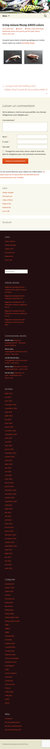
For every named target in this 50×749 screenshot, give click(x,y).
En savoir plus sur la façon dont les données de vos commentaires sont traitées (22, 174)
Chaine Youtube (8, 192)
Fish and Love (7, 196)
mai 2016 (8, 419)
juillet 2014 (8, 464)
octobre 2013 (10, 497)
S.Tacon (7, 688)
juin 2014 (8, 468)
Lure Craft (5, 211)
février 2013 (9, 527)
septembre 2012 (11, 546)
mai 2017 (8, 397)
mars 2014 (8, 479)
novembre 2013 (10, 494)
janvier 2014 (9, 486)
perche (27, 31)
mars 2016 (8, 423)
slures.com (6, 34)
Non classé (9, 606)
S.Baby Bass (9, 610)
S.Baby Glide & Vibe (12, 617)
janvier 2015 (9, 449)
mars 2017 (8, 401)
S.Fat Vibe (8, 640)
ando (28, 29)
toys (13, 34)
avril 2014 (8, 475)
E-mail (5, 142)
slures (37, 31)
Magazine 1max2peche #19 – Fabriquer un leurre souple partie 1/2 (16, 313)
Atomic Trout (9, 588)
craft (33, 29)
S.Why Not (8, 695)
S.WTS (7, 699)
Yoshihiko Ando (28, 43)
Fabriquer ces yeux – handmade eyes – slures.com (14, 375)
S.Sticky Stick (10, 684)
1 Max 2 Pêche (7, 200)
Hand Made (39, 29)
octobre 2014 (10, 457)
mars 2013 (8, 524)
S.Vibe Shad (9, 692)
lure (17, 31)
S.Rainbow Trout (11, 662)
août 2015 (8, 438)
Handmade (6, 31)
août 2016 (8, 412)
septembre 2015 (11, 434)
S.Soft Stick (9, 681)
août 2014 (8, 460)
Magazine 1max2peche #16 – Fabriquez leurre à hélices (15, 342)
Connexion (8, 718)
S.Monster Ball (10, 654)
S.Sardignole (9, 666)
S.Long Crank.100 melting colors (19, 85)
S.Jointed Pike (10, 647)
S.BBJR (7, 628)
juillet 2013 (8, 509)
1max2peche (9, 584)
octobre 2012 (10, 542)
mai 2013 (8, 516)
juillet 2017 (8, 393)
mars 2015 (8, 445)
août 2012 (8, 550)
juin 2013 (8, 512)
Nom (5, 136)
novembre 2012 (10, 538)
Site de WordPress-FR (13, 730)
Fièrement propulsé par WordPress (15, 744)
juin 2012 (8, 557)
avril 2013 (8, 520)
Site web (5, 147)
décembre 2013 (10, 490)
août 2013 (8, 505)
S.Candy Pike (9, 636)
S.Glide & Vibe (10, 643)
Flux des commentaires (13, 726)
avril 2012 (8, 564)
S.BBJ (7, 625)
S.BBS (7, 632)
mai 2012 (8, 561)
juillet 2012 (8, 553)
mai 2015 (8, 442)
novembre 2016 (10, 404)
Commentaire (8, 120)
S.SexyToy (8, 677)
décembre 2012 (10, 535)
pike (32, 31)
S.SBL (7, 669)
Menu (4, 16)
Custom (7, 595)
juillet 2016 (8, 416)
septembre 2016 (11, 408)
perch (22, 31)
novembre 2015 (10, 431)
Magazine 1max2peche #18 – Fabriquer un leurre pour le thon (15, 322)
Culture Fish (6, 204)
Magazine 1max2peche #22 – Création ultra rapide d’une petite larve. (16, 289)
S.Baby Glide (9, 614)
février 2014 (9, 483)
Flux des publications (12, 722)
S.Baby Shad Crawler (12, 621)
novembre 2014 (10, 453)
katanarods (9, 602)
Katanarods (6, 207)
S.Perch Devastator (12, 658)
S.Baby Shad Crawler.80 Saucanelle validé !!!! (26, 91)
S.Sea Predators (11, 673)
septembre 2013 (11, 501)
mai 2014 (8, 471)
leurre (13, 31)
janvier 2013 (9, 531)
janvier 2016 (9, 427)
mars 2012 (8, 568)
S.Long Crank (9, 651)
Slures (20, 29)
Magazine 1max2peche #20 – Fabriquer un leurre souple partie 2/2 (16, 304)
